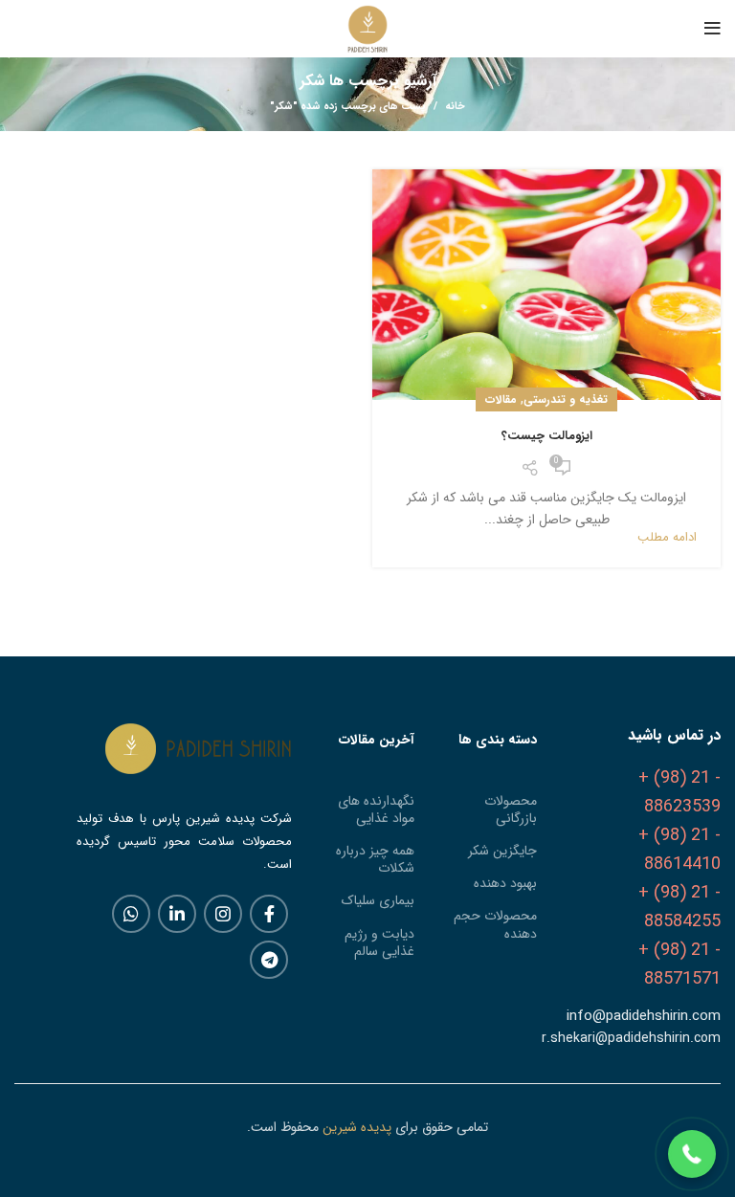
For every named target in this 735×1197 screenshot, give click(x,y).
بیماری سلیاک (378, 900)
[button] (692, 1154)
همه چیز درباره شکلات (375, 859)
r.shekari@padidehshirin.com (631, 1038)
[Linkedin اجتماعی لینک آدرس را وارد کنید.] (177, 914)
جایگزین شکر (502, 850)
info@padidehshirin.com (644, 1016)
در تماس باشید (674, 735)
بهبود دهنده (505, 883)
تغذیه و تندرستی (565, 399)
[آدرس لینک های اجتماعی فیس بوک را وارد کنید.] (269, 914)
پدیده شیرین (357, 1127)
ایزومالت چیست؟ (546, 436)
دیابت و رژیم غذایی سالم (379, 942)
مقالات (501, 399)
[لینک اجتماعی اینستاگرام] (223, 914)
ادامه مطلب (667, 537)
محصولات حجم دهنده (495, 924)
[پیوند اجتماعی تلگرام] (269, 960)
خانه (455, 107)
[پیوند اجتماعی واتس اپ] (131, 914)
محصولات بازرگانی (510, 809)
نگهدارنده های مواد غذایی (376, 809)
